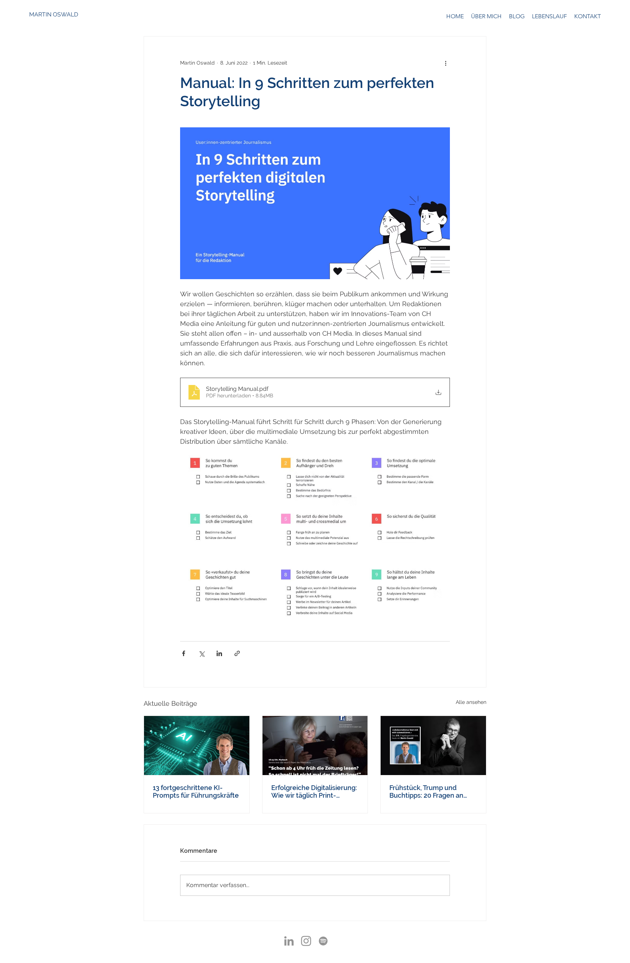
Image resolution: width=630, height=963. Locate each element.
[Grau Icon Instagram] (306, 941)
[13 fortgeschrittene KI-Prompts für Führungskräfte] (196, 745)
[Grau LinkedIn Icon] (289, 941)
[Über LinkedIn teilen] (219, 653)
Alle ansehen (471, 702)
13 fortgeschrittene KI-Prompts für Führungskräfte (196, 791)
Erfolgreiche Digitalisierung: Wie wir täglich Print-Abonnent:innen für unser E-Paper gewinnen (314, 791)
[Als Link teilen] (237, 653)
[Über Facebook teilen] (183, 653)
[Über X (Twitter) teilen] (201, 653)
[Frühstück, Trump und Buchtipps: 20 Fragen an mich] (433, 745)
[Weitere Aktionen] (445, 62)
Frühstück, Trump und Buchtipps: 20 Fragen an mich (426, 791)
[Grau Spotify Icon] (323, 941)
